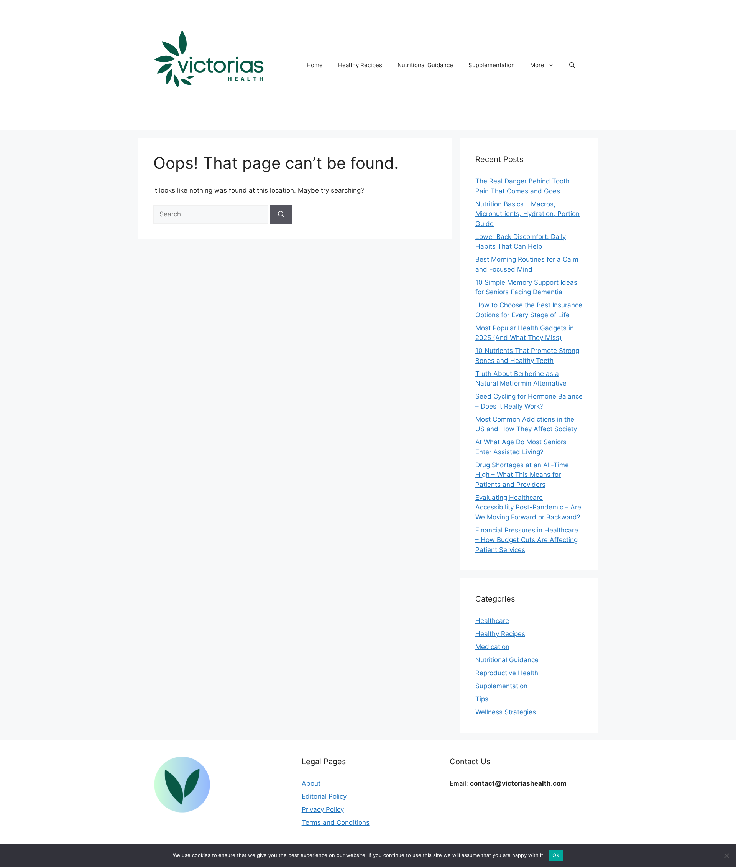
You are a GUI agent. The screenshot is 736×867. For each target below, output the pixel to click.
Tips (481, 699)
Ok (555, 855)
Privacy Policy (323, 809)
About (311, 783)
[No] (726, 855)
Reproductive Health (506, 673)
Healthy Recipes (360, 65)
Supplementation (491, 65)
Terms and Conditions (336, 822)
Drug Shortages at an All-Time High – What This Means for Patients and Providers (522, 474)
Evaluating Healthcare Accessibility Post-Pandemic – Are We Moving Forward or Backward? (528, 507)
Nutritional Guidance (425, 65)
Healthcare (492, 621)
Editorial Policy (324, 796)
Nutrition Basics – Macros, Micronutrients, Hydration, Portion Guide (527, 213)
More (537, 65)
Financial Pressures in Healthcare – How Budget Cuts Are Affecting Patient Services (526, 540)
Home (315, 65)
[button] (572, 65)
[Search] (281, 214)
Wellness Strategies (505, 712)
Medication (492, 647)
